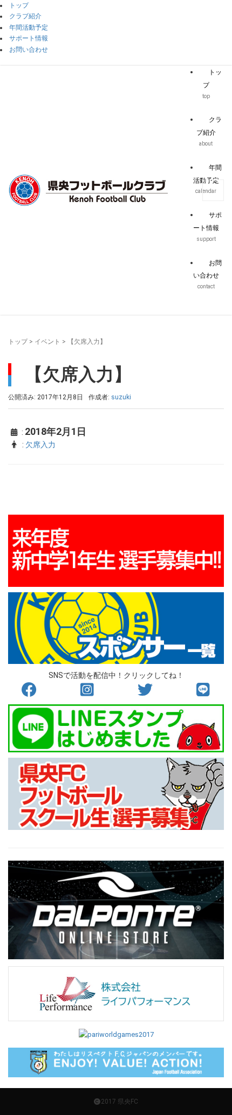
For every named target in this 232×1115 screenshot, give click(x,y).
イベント (47, 341)
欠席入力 (40, 444)
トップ (18, 341)
